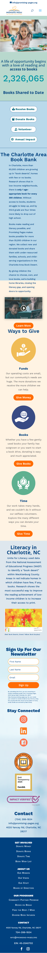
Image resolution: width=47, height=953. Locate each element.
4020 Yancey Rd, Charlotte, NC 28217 (23, 928)
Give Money (23, 397)
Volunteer (25, 129)
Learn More (23, 325)
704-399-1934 (23, 932)
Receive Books (25, 109)
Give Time (23, 533)
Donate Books (25, 119)
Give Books (23, 463)
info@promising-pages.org (23, 937)
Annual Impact (25, 139)
